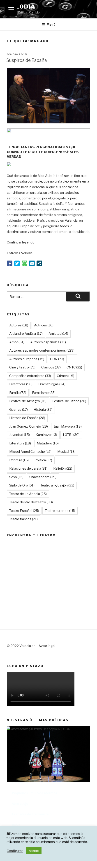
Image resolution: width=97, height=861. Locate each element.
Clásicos (51, 367)
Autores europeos (26, 359)
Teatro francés (23, 519)
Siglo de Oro (22, 485)
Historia (43, 410)
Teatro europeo (60, 511)
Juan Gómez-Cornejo (28, 426)
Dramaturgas (51, 384)
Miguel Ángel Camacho (30, 452)
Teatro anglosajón (57, 485)
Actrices (43, 325)
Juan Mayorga (68, 426)
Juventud (19, 435)
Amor (16, 342)
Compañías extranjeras (30, 376)
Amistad (58, 334)
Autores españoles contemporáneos (41, 350)
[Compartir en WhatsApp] (24, 263)
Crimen (65, 376)
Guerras (18, 410)
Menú (50, 24)
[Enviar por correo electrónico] (32, 263)
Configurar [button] (15, 851)
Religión (62, 468)
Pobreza (19, 460)
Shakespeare (42, 477)
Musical (66, 452)
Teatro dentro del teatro (31, 502)
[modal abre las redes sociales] (39, 263)
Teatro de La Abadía (28, 494)
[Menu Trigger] (11, 9)
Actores (18, 325)
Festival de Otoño (69, 401)
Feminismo (43, 393)
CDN (57, 359)
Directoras (20, 384)
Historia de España (27, 418)
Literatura (20, 443)
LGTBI (71, 435)
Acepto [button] (34, 850)
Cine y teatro (22, 367)
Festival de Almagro (27, 401)
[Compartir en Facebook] (9, 263)
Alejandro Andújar (26, 334)
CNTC (74, 367)
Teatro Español (24, 511)
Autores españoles (48, 342)
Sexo (16, 477)
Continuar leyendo (21, 242)
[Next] (81, 782)
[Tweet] (17, 263)
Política (43, 460)
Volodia (21, 6)
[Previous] (16, 782)
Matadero (48, 443)
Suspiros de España (26, 60)
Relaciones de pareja (28, 468)
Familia (17, 393)
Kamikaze (46, 435)
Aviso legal (47, 646)
